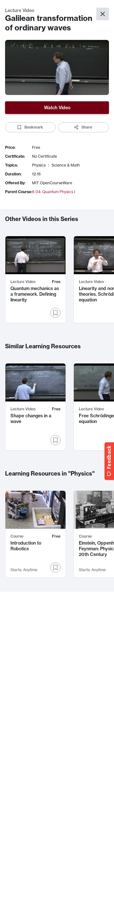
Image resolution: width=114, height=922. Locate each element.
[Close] (102, 14)
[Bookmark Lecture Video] (55, 313)
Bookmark (33, 127)
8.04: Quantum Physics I (53, 191)
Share (86, 127)
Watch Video (57, 108)
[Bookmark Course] (55, 567)
